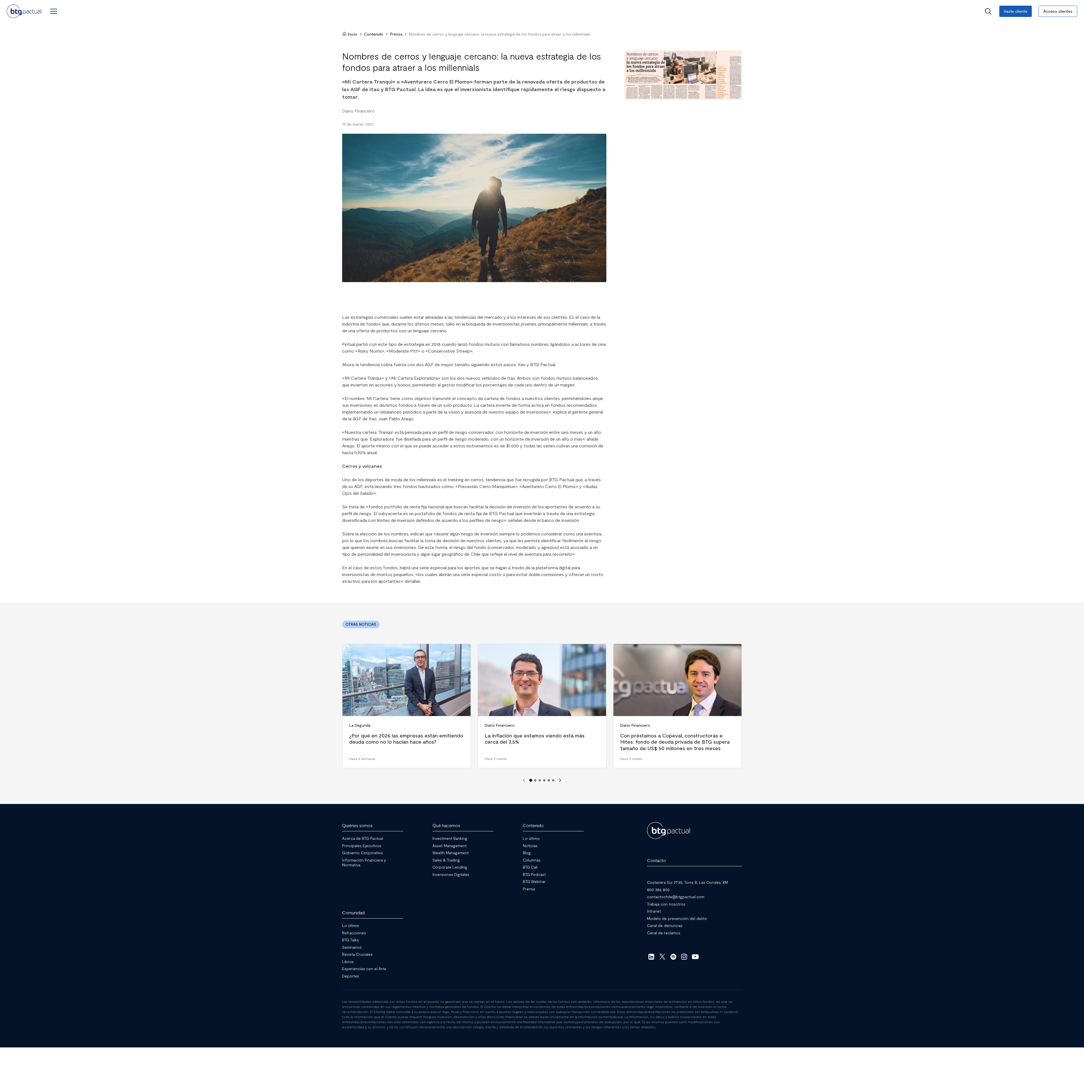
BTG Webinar (534, 881)
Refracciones (354, 932)
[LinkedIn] (651, 956)
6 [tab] (553, 780)
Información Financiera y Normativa (364, 862)
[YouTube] (695, 956)
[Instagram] (684, 956)
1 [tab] (530, 780)
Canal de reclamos (663, 932)
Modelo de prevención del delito (677, 918)
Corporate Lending (449, 867)
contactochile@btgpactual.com (675, 896)
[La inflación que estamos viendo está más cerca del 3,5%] (542, 706)
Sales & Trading (446, 859)
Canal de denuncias (665, 925)
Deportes (350, 975)
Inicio (352, 34)
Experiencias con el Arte (364, 968)
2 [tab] (535, 780)
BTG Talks (350, 939)
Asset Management (449, 845)
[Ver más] (683, 75)
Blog (527, 852)
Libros (348, 961)
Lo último (531, 838)
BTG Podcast (534, 874)
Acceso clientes (1057, 11)
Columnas (532, 859)
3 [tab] (539, 780)
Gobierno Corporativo (362, 852)
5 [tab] (549, 780)
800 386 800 (658, 889)
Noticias (530, 845)
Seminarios (352, 946)
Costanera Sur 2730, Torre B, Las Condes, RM (687, 882)
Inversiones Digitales (450, 874)
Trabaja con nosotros (666, 903)
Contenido (373, 34)
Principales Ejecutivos (361, 845)
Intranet (654, 911)
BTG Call (530, 867)
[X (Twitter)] (662, 956)
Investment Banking (449, 838)
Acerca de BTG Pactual (362, 838)
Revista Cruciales (357, 954)
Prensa (396, 34)
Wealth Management (450, 852)
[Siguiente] (560, 780)
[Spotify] (673, 956)
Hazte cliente (1015, 11)
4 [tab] (544, 780)
